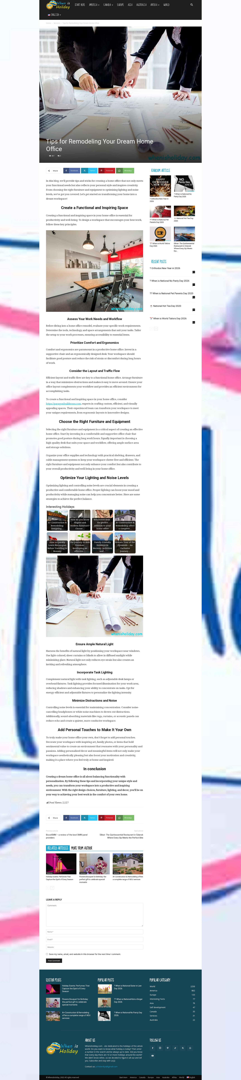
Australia (141, 5)
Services (57, 23)
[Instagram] (160, 1048)
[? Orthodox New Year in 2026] (160, 186)
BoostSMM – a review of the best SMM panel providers (66, 836)
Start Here (80, 5)
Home (48, 23)
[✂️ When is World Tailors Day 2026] (160, 234)
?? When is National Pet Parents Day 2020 (171, 293)
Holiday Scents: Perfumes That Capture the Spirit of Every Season (76, 988)
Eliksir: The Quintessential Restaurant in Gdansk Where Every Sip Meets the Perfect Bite (121, 836)
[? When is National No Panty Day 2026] (184, 183)
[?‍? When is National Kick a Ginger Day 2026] (104, 1003)
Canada (107, 5)
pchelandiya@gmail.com (106, 1066)
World (166, 5)
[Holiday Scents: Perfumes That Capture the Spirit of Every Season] (61, 863)
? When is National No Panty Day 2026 (169, 280)
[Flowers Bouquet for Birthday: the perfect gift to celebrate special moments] (94, 863)
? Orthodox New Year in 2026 (165, 268)
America (93, 5)
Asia (130, 5)
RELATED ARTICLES (58, 848)
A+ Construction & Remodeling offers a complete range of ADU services (76, 1015)
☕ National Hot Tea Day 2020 (165, 306)
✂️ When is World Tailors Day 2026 (168, 318)
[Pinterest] (167, 1048)
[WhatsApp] (190, 1048)
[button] (191, 5)
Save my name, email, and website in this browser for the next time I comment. (85, 954)
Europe (120, 5)
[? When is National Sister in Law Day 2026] (105, 989)
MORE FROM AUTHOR (81, 848)
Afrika (153, 5)
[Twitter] (182, 1048)
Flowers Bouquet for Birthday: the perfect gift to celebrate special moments (92, 879)
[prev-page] (48, 888)
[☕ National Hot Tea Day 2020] (184, 211)
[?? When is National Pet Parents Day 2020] (160, 212)
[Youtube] (152, 1056)
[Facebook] (152, 1048)
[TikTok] (175, 1048)
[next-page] (52, 888)
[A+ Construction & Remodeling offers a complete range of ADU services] (128, 863)
